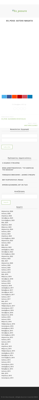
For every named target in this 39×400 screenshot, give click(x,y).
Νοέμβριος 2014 (7, 355)
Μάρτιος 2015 (6, 349)
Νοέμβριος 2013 (7, 369)
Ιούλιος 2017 (6, 297)
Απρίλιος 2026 (7, 216)
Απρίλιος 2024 (7, 236)
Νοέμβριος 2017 (7, 290)
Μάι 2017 (5, 301)
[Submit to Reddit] (14, 96)
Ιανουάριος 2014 (7, 364)
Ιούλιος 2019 (6, 270)
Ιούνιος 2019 (6, 272)
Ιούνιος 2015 (6, 342)
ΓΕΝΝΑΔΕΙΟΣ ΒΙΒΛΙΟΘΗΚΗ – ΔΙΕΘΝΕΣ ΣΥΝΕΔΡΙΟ (18, 175)
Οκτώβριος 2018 (7, 279)
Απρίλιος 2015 (7, 346)
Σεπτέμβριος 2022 (8, 254)
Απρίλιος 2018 (7, 286)
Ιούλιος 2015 (6, 339)
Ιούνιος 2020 (6, 268)
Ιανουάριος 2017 (7, 308)
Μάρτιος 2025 (6, 227)
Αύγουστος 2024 (7, 229)
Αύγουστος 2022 (7, 256)
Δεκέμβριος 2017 (8, 288)
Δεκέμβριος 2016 (8, 310)
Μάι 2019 (5, 274)
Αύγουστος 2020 (7, 263)
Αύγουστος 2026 (7, 211)
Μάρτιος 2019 (6, 276)
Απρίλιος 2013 (7, 375)
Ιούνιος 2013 (6, 371)
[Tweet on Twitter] (4, 96)
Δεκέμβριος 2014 (8, 353)
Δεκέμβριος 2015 (8, 328)
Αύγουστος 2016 (7, 315)
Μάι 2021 (5, 261)
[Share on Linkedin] (30, 96)
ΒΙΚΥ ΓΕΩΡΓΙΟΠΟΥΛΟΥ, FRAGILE (12, 180)
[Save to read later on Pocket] (24, 96)
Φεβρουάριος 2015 (8, 351)
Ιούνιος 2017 (6, 299)
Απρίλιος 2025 (7, 225)
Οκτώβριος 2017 (7, 292)
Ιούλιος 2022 (6, 258)
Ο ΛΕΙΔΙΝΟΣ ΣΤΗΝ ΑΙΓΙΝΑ (11, 163)
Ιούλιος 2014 (6, 360)
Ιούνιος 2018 (6, 283)
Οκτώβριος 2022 (7, 252)
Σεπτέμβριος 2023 (8, 238)
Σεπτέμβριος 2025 (8, 220)
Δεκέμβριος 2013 (8, 367)
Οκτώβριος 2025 (7, 218)
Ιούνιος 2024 (6, 234)
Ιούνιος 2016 (6, 319)
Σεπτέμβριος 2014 (8, 357)
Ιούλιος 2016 (6, 317)
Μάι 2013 (5, 373)
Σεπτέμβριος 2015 (8, 335)
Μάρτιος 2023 (6, 247)
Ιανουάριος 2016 (7, 326)
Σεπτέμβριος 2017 (8, 294)
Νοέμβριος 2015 (7, 331)
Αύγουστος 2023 (7, 240)
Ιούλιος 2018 (6, 281)
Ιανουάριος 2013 (7, 378)
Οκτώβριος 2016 (7, 313)
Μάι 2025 (5, 222)
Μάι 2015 (5, 344)
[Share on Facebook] (9, 96)
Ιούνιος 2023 (6, 243)
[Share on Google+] (19, 96)
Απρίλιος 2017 (7, 303)
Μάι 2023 (5, 245)
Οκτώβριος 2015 (7, 333)
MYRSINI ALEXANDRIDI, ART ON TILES (15, 185)
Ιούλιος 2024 (6, 231)
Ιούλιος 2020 (6, 265)
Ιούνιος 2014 (6, 362)
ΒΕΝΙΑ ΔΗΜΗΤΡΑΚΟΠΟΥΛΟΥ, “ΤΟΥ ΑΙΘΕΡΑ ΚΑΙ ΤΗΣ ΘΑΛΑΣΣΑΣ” (18, 169)
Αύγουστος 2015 (7, 337)
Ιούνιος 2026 (6, 213)
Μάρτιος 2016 (6, 321)
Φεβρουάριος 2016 (8, 324)
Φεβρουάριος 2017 (8, 306)
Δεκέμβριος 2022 (8, 250)
